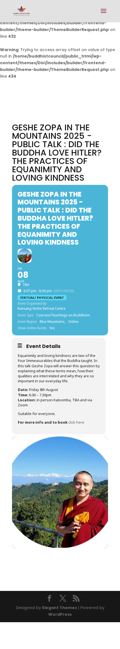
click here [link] (76, 422)
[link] (21, 11)
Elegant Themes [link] (59, 607)
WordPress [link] (60, 614)
